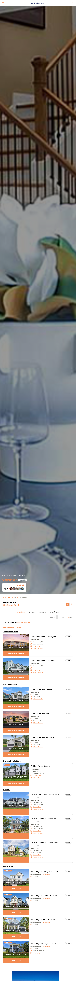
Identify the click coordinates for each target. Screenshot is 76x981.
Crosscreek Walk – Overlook (43, 661)
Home (4, 597)
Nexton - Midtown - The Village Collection (44, 844)
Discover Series (10, 684)
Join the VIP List (16, 888)
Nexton (6, 790)
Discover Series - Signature (42, 737)
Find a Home (11, 597)
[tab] (21, 612)
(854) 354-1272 (46, 922)
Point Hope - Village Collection (44, 943)
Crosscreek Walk (10, 632)
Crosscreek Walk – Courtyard (43, 637)
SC (17, 597)
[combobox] (37, 605)
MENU (2, 4)
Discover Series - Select (41, 713)
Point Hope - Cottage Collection (44, 872)
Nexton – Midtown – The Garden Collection (45, 796)
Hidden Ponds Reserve (13, 761)
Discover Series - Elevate (41, 689)
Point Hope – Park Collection (43, 920)
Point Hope (8, 866)
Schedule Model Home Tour (16, 653)
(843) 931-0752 (46, 874)
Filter (62, 617)
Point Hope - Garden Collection (44, 896)
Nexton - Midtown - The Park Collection (43, 820)
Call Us (73, 4)
